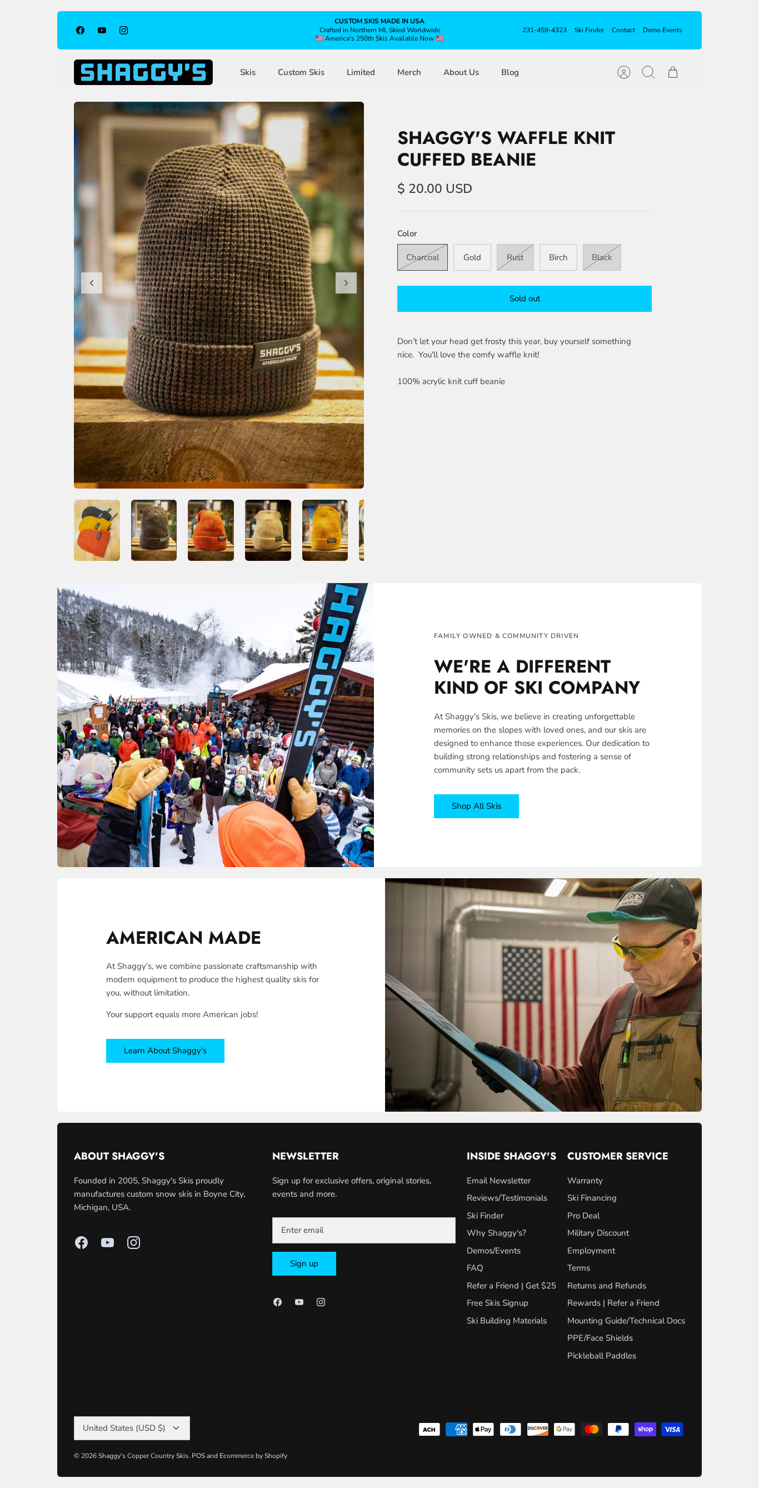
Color (407, 233)
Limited (361, 72)
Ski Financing (592, 1197)
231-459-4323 (544, 30)
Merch (409, 72)
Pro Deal (583, 1215)
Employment (591, 1250)
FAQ (475, 1267)
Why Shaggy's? (496, 1232)
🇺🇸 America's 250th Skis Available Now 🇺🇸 (379, 38)
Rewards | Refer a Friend (613, 1302)
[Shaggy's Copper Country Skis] (143, 72)
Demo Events (662, 30)
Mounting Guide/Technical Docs (626, 1320)
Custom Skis (301, 72)
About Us (461, 72)
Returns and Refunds (606, 1285)
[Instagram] (123, 30)
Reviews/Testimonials (507, 1197)
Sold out (525, 298)
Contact (623, 30)
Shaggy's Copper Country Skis (143, 1455)
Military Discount (598, 1232)
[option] (219, 295)
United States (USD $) (124, 1428)
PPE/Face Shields (600, 1337)
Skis (248, 72)
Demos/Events (494, 1250)
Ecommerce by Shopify (253, 1455)
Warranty (585, 1180)
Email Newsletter (499, 1180)
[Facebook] (80, 30)
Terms (578, 1267)
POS (198, 1455)
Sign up (304, 1263)
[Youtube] (102, 30)
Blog (510, 72)
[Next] (346, 283)
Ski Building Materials (507, 1320)
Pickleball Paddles (601, 1355)
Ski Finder (589, 30)
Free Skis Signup (497, 1302)
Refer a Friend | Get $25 (511, 1285)
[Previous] (91, 283)
